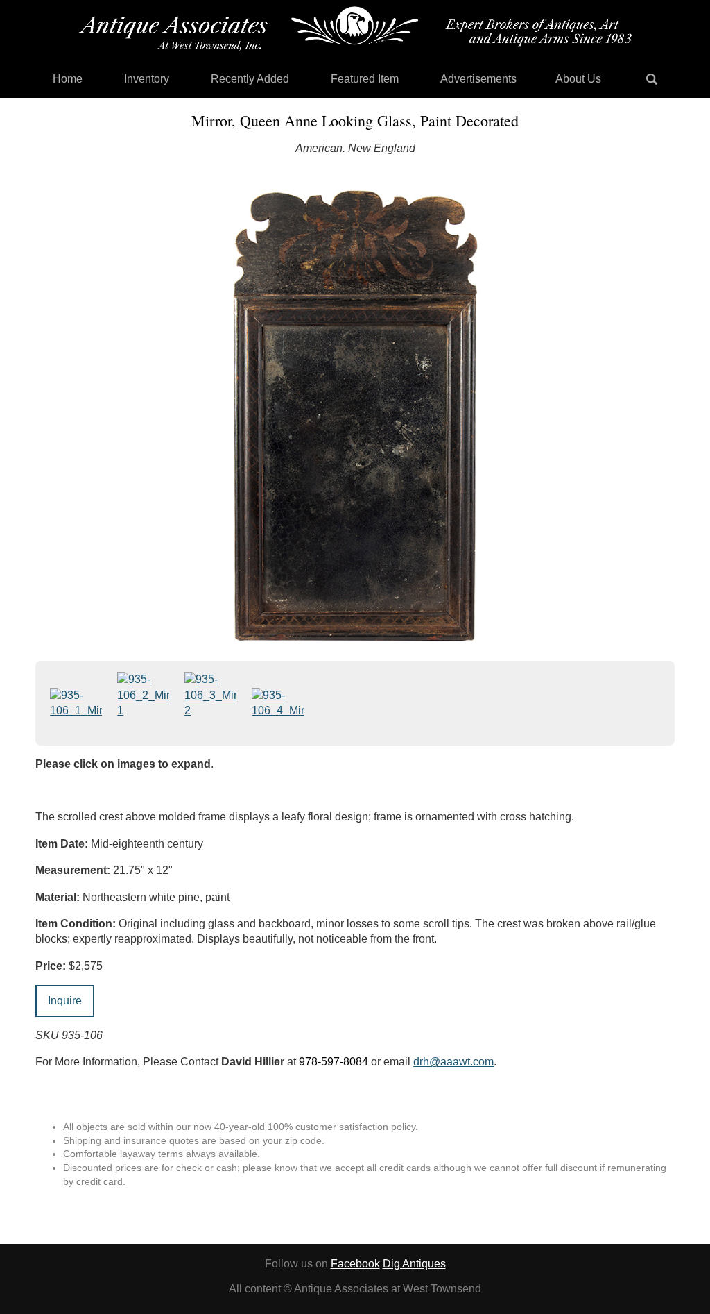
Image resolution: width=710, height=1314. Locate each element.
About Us (578, 79)
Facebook (355, 1264)
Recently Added (250, 79)
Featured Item (365, 79)
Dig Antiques (414, 1264)
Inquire (65, 1000)
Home (68, 79)
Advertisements (478, 79)
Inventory (146, 79)
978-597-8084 (333, 1062)
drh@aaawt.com (453, 1062)
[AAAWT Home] (355, 28)
